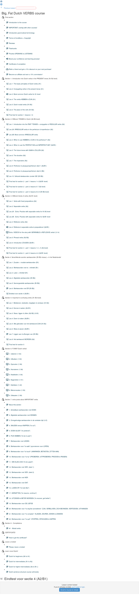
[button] (1, 2)
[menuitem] (1, 5)
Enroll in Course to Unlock (69, 590)
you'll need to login (78, 587)
